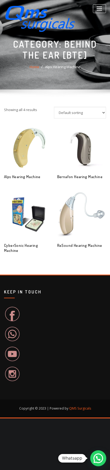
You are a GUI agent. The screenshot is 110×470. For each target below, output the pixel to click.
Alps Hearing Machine (62, 66)
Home (34, 66)
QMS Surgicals (80, 408)
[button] (98, 458)
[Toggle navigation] (99, 8)
